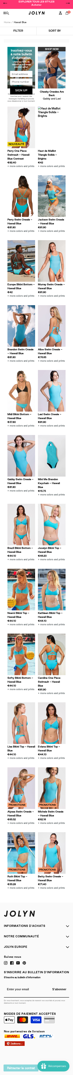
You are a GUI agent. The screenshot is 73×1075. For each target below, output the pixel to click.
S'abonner (59, 989)
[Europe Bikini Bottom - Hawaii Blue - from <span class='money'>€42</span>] (21, 261)
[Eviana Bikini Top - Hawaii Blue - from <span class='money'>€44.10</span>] (52, 723)
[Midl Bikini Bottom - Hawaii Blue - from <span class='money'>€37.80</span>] (21, 391)
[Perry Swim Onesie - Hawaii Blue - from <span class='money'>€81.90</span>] (21, 196)
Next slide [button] (67, 3)
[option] (36, 3)
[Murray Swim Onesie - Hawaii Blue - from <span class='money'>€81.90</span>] (52, 261)
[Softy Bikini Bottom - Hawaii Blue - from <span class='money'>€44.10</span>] (21, 654)
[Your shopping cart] (67, 16)
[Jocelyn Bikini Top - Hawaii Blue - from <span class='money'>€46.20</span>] (52, 524)
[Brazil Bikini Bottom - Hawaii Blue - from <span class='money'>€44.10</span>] (21, 524)
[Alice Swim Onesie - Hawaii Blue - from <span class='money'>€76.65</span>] (52, 326)
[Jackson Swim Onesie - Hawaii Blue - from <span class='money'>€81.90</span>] (52, 196)
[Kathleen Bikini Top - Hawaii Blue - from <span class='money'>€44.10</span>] (52, 589)
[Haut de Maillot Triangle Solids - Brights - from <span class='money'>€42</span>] (52, 127)
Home (7, 22)
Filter (18, 30)
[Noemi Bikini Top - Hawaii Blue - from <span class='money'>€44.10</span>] (21, 589)
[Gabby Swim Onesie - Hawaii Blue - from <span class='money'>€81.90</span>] (21, 456)
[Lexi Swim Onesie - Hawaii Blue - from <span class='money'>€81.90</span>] (52, 391)
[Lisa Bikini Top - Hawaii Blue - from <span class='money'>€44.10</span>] (21, 723)
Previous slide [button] (5, 3)
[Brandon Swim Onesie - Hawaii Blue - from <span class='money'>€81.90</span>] (21, 326)
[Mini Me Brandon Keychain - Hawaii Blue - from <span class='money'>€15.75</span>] (52, 456)
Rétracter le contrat (21, 1068)
